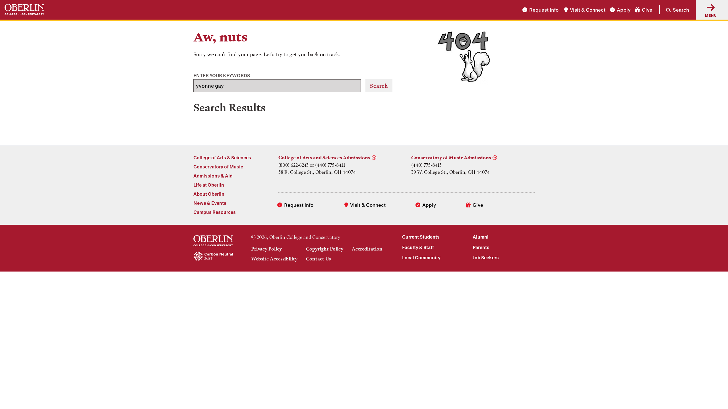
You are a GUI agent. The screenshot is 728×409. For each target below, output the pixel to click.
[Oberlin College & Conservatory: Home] (24, 10)
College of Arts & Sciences (222, 157)
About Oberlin (208, 194)
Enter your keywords (221, 75)
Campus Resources (214, 212)
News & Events (209, 203)
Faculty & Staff (418, 247)
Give (647, 9)
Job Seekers (486, 257)
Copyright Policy (324, 249)
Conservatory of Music (218, 166)
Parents (481, 247)
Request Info (544, 9)
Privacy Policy (266, 249)
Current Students (421, 236)
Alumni (481, 236)
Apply (623, 9)
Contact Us (318, 259)
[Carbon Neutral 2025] (213, 256)
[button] (674, 9)
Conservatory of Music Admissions (451, 157)
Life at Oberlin (208, 184)
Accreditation (367, 249)
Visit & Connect (587, 9)
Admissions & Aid (213, 175)
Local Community (421, 257)
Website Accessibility (274, 259)
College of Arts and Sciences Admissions (324, 157)
